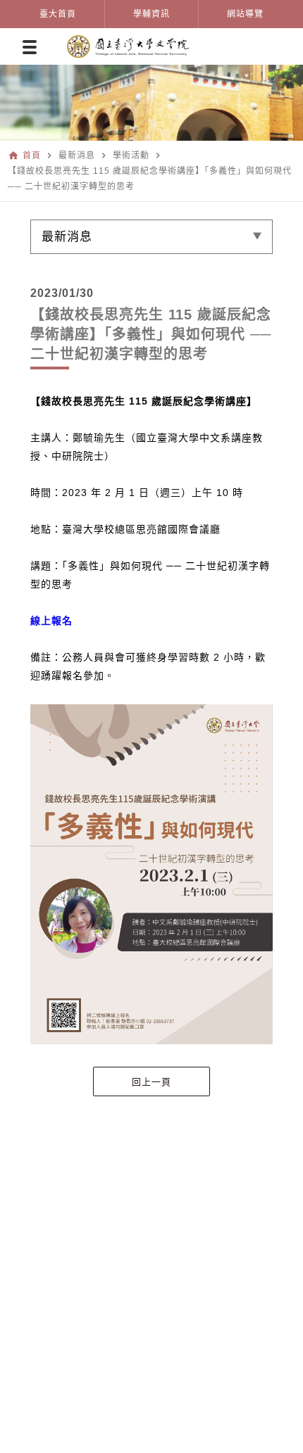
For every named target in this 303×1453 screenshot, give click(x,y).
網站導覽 (245, 14)
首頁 (32, 155)
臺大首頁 (57, 14)
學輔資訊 (151, 14)
